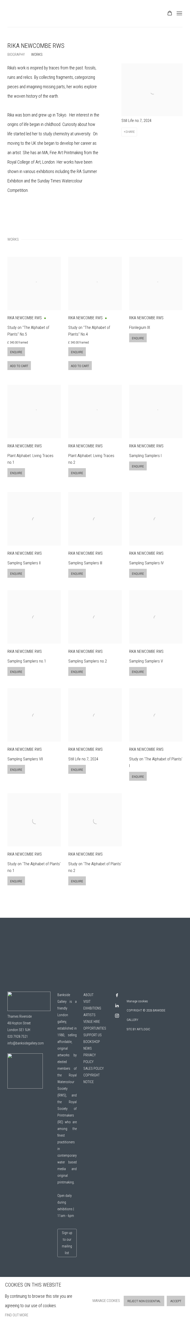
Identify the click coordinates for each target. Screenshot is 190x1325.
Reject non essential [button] (144, 1301)
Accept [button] (175, 1301)
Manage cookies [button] (106, 1300)
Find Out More (16, 1315)
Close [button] (150, 641)
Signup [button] (49, 723)
